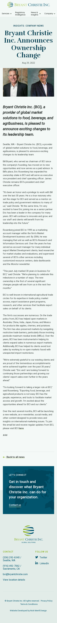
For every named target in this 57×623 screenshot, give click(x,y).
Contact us (15, 505)
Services (5, 13)
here (21, 428)
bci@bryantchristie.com (15, 574)
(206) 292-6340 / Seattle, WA (12, 559)
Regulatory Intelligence (20, 13)
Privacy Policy (46, 601)
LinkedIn (44, 563)
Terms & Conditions (29, 604)
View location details (14, 579)
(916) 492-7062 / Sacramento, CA (12, 567)
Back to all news (15, 457)
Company (48, 13)
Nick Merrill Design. (38, 610)
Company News (35, 26)
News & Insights (34, 13)
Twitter (43, 557)
